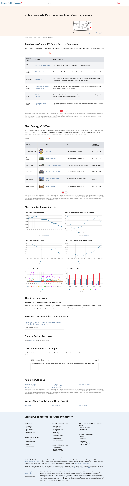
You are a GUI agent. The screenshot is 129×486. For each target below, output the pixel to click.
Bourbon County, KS (30, 385)
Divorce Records (29, 430)
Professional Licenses (58, 450)
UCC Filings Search (30, 446)
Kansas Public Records (30, 37)
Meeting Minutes (57, 438)
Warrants (82, 436)
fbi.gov (46, 291)
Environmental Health (58, 435)
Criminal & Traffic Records (103, 3)
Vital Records (41, 3)
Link (32, 360)
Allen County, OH (29, 405)
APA (48, 360)
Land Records (29, 443)
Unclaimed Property (57, 426)
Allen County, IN (56, 405)
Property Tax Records (30, 440)
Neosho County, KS (57, 385)
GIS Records (28, 444)
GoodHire (49, 463)
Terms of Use (85, 463)
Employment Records (85, 427)
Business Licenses (57, 447)
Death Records (29, 429)
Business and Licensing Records (60, 445)
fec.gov (86, 291)
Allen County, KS (48, 21)
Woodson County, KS (84, 384)
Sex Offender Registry (85, 442)
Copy (96, 360)
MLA (43, 360)
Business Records (73, 3)
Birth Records (29, 426)
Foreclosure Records (30, 441)
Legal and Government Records (60, 423)
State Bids (55, 437)
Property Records (51, 3)
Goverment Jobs (83, 429)
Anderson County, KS (30, 384)
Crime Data (82, 439)
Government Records (62, 3)
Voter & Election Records (58, 430)
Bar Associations (56, 434)
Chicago (38, 360)
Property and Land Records (32, 437)
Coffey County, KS (29, 387)
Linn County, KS (56, 384)
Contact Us (32, 340)
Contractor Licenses (57, 449)
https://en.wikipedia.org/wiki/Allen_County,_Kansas (90, 33)
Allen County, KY (83, 405)
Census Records (56, 427)
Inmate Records (83, 441)
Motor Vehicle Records (58, 440)
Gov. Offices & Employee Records (87, 3)
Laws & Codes (56, 432)
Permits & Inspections (58, 429)
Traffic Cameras (83, 444)
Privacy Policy (78, 463)
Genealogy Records (30, 432)
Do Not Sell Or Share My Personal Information (82, 467)
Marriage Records (30, 427)
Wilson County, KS (57, 387)
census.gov (46, 235)
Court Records (83, 438)
